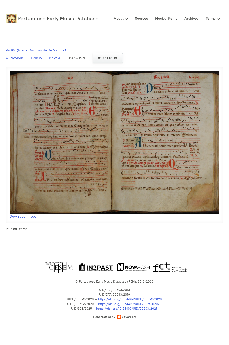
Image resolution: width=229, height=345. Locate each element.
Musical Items (166, 18)
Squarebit (129, 317)
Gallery (36, 58)
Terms (211, 18)
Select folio (107, 58)
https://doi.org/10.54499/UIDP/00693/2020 (130, 304)
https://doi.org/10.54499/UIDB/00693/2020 (130, 299)
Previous (15, 58)
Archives (191, 18)
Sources (141, 18)
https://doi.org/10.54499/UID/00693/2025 (127, 309)
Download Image (23, 216)
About (119, 18)
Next (55, 58)
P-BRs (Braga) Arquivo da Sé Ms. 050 (36, 50)
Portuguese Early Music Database (57, 18)
